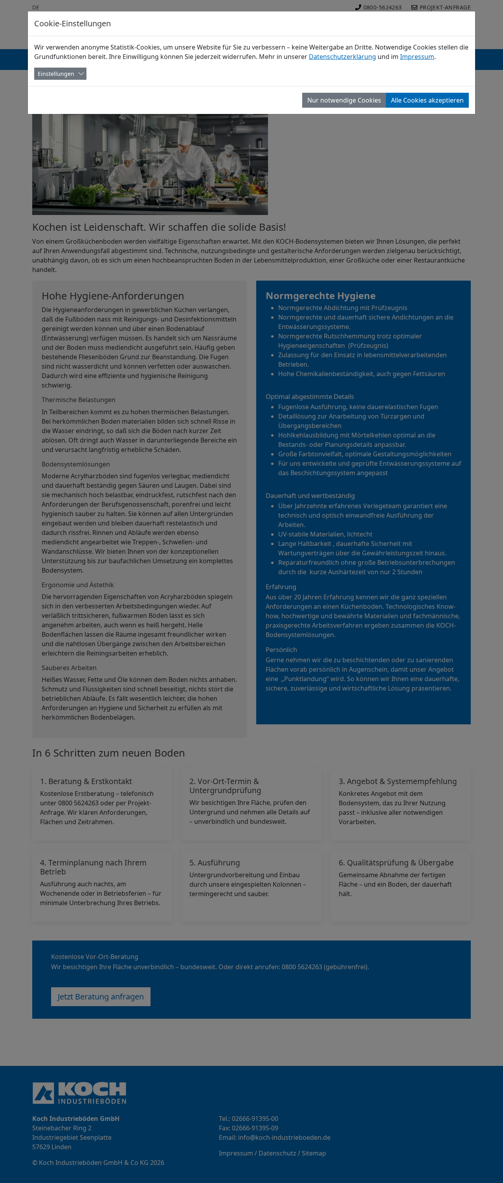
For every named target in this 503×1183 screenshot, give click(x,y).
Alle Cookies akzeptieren (427, 100)
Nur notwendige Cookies (344, 100)
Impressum (417, 56)
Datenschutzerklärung (342, 56)
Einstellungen (56, 73)
